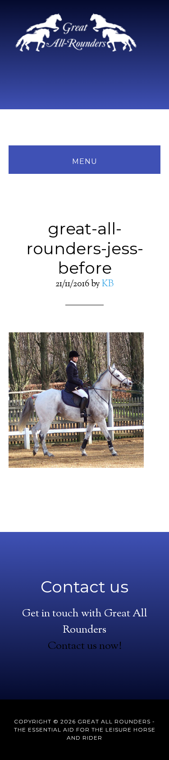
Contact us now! (85, 646)
